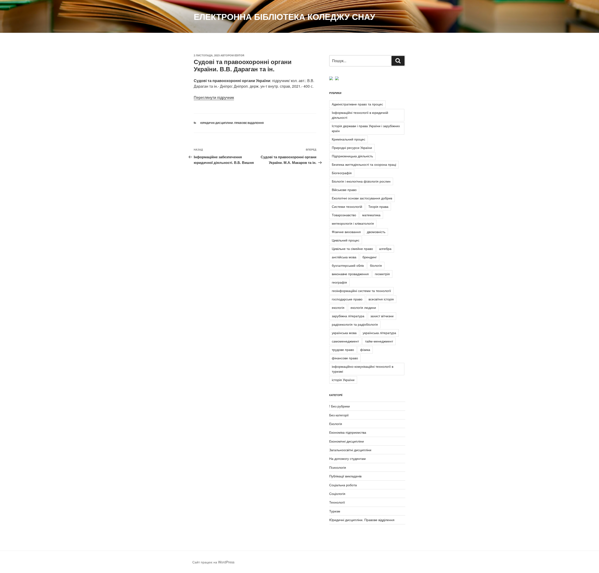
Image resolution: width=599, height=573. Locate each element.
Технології (337, 502)
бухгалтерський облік (348, 265)
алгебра (385, 248)
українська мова (344, 332)
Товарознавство (344, 215)
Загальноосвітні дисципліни (350, 449)
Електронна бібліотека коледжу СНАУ (284, 16)
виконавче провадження (350, 273)
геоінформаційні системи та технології (361, 290)
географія (339, 282)
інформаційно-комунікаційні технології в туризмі (362, 369)
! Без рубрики (339, 406)
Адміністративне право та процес (357, 104)
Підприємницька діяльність (352, 156)
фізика (365, 349)
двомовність (376, 231)
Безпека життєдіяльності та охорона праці (364, 164)
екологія (338, 307)
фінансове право (345, 358)
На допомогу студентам (347, 458)
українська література (379, 332)
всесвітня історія (381, 299)
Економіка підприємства (347, 432)
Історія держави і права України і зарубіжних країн (366, 128)
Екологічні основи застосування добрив (362, 198)
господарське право (347, 299)
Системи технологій (347, 206)
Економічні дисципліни (346, 441)
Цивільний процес (345, 240)
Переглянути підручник (214, 97)
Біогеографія (342, 172)
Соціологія (337, 493)
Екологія (335, 423)
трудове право (343, 349)
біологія (376, 265)
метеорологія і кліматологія (353, 223)
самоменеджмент (345, 341)
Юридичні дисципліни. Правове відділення (232, 123)
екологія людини (363, 307)
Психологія (337, 467)
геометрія (382, 273)
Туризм (334, 511)
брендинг (369, 257)
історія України (343, 379)
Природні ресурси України (352, 147)
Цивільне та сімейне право (352, 248)
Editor (239, 55)
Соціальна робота (343, 485)
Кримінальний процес (348, 139)
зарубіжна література (348, 316)
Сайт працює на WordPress (213, 562)
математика (371, 215)
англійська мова (344, 257)
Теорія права (378, 206)
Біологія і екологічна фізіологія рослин (361, 181)
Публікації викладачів (345, 476)
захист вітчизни (382, 316)
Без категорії (339, 415)
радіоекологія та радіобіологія (355, 324)
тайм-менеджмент (379, 341)
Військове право (344, 189)
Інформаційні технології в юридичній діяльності (360, 115)
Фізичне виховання (346, 231)
